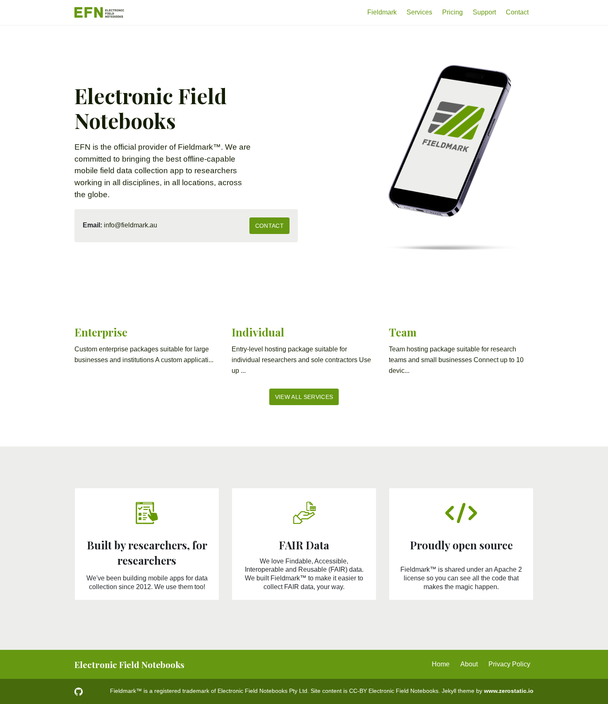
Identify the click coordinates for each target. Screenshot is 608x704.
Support (484, 12)
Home (441, 664)
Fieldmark (382, 12)
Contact (517, 12)
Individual (258, 332)
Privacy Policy (509, 664)
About (469, 664)
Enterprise (100, 332)
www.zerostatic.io (509, 690)
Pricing (452, 12)
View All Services (304, 397)
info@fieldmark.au (130, 225)
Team (403, 332)
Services (419, 12)
